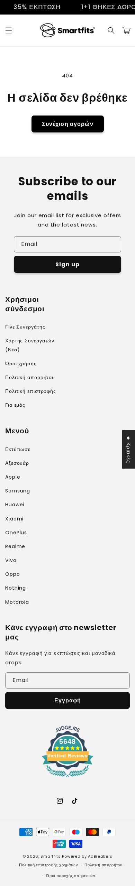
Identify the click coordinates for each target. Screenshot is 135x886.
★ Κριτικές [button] (128, 449)
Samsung (17, 490)
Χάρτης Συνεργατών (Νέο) (29, 345)
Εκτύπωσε (17, 449)
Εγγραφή (67, 700)
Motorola (17, 602)
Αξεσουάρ (17, 463)
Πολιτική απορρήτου (30, 377)
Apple (12, 476)
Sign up (67, 264)
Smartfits (50, 856)
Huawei (14, 504)
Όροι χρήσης (21, 363)
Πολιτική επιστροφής (30, 391)
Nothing (15, 587)
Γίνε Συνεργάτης (25, 326)
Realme (15, 546)
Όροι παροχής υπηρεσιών (70, 875)
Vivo (11, 560)
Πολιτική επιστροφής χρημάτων (48, 865)
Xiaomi (14, 518)
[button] (8, 30)
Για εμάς (15, 405)
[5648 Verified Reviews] (67, 778)
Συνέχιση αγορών (67, 124)
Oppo (12, 574)
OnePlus (16, 532)
